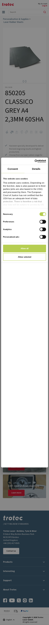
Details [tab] (36, 169)
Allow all (24, 248)
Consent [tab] (13, 169)
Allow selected (24, 257)
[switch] (42, 222)
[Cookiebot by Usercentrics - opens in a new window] (35, 161)
